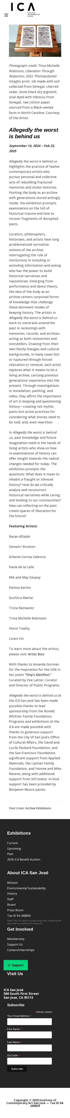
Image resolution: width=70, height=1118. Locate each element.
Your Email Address (19, 1016)
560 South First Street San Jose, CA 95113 (21, 995)
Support (17, 965)
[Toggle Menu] (21, 10)
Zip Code (13, 1055)
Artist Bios (36, 654)
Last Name (14, 1042)
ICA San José (13, 990)
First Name (14, 1029)
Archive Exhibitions (38, 808)
